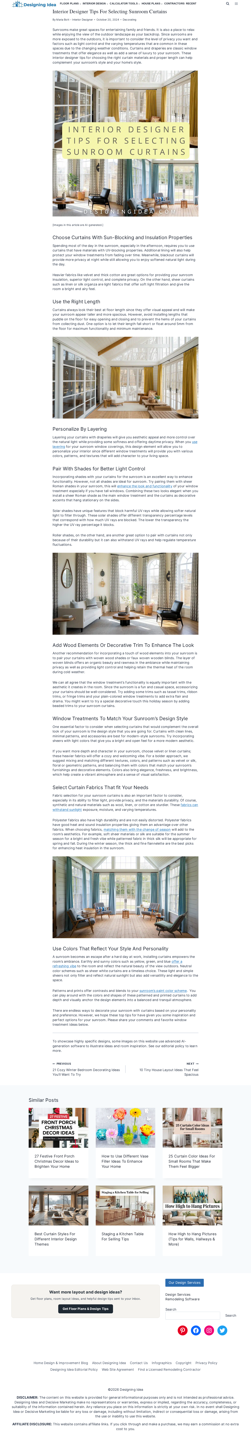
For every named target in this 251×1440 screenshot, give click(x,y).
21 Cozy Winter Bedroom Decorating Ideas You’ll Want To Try (86, 1069)
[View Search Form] (227, 3)
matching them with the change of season (137, 829)
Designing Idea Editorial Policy (74, 1369)
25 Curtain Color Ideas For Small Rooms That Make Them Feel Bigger (191, 1161)
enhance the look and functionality (144, 486)
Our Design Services (184, 1282)
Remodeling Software (182, 1299)
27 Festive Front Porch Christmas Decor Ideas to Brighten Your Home (57, 1161)
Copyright (183, 1363)
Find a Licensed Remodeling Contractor (169, 1369)
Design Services (177, 1294)
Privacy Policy (206, 1363)
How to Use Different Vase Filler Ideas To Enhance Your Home (125, 1161)
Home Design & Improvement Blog (61, 1363)
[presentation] (58, 1128)
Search (170, 1309)
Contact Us (139, 1363)
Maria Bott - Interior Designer (74, 19)
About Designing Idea (109, 1363)
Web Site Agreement (118, 1369)
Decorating (129, 19)
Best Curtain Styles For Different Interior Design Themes (56, 1239)
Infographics (162, 1363)
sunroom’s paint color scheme (163, 991)
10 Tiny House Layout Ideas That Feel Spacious (168, 1069)
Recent (191, 3)
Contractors (174, 3)
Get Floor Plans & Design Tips (86, 1309)
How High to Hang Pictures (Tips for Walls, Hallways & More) (192, 1239)
